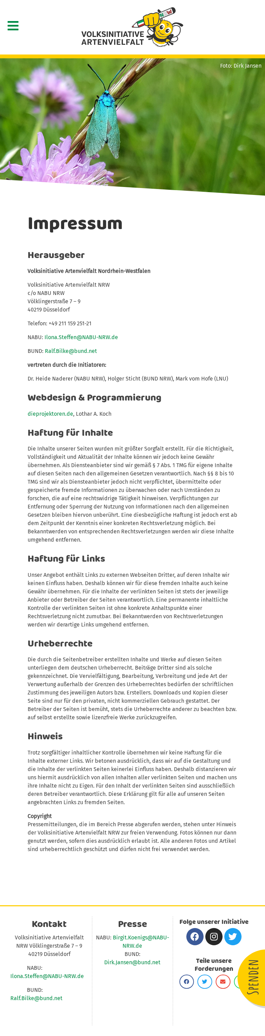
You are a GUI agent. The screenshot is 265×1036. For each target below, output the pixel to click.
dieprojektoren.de (50, 414)
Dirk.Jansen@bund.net (132, 962)
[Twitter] (233, 936)
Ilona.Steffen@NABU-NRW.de (81, 337)
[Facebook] (195, 936)
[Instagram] (214, 936)
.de (138, 946)
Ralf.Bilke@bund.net (71, 351)
